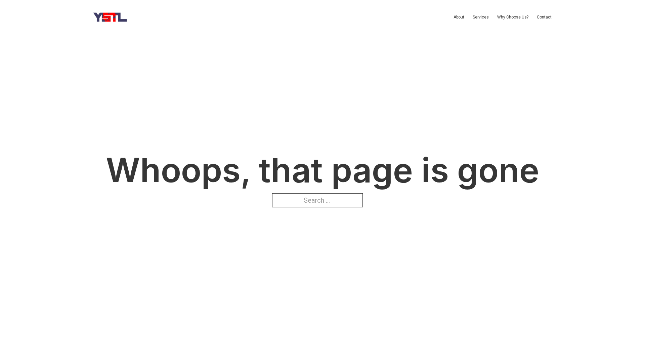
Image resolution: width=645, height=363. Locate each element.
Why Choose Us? (512, 17)
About (459, 17)
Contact (544, 17)
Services (481, 17)
